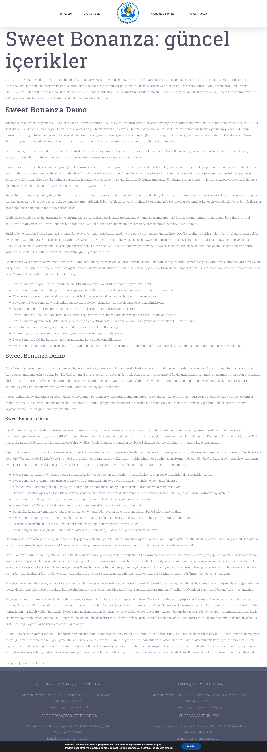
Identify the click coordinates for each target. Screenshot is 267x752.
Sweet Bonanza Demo (92, 239)
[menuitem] (83, 13)
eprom (14, 663)
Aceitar (191, 746)
